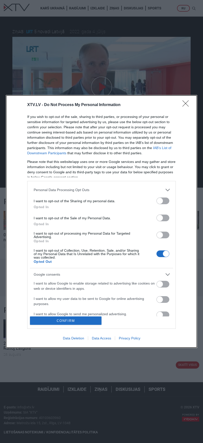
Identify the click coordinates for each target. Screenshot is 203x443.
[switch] (162, 201)
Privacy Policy (129, 338)
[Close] (187, 105)
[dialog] (101, 221)
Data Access (101, 338)
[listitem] (101, 190)
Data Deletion (73, 338)
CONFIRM (66, 321)
